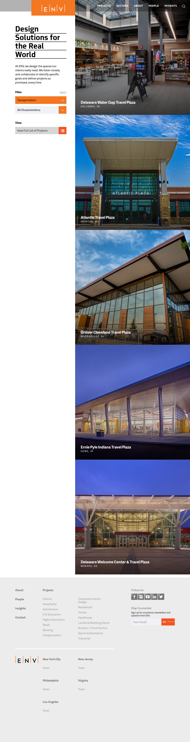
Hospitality (50, 604)
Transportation (52, 635)
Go (164, 621)
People (154, 6)
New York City (51, 659)
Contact (20, 617)
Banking (48, 630)
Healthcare (85, 617)
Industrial (84, 638)
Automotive (50, 609)
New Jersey (85, 659)
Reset (63, 92)
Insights (170, 6)
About (138, 6)
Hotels (82, 612)
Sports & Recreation (90, 633)
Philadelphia (50, 680)
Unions (47, 598)
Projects (104, 6)
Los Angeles (50, 701)
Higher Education (54, 619)
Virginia (83, 680)
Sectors (122, 6)
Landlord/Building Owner (94, 622)
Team (46, 667)
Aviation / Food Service (92, 628)
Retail (46, 624)
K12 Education (52, 614)
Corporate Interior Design (89, 600)
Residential (85, 607)
